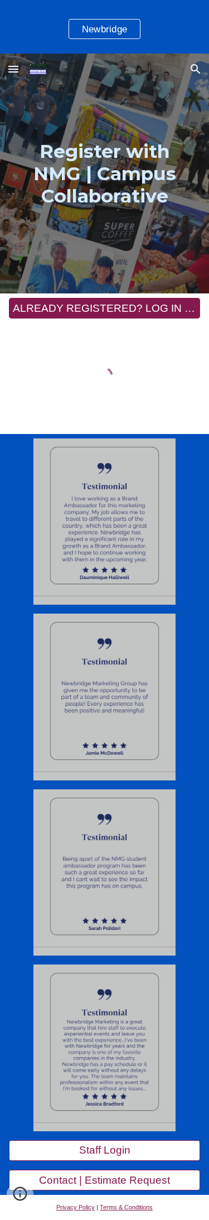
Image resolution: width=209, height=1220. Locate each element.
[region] (104, 27)
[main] (105, 173)
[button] (13, 69)
